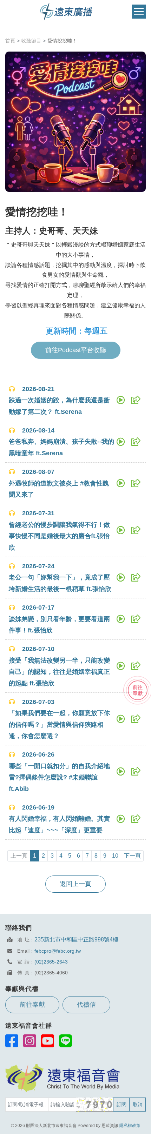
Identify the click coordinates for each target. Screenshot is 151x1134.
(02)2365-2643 (51, 962)
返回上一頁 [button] (75, 883)
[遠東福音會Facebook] (11, 1040)
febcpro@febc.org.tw (57, 951)
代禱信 (86, 1004)
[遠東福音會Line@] (65, 1040)
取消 (138, 1104)
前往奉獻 (32, 1004)
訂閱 (121, 1104)
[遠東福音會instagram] (29, 1040)
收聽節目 (31, 40)
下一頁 (132, 856)
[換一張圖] (95, 1105)
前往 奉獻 (138, 690)
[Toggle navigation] (139, 12)
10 (115, 856)
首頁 (10, 40)
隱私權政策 (129, 1125)
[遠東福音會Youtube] (47, 1040)
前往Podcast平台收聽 (75, 350)
